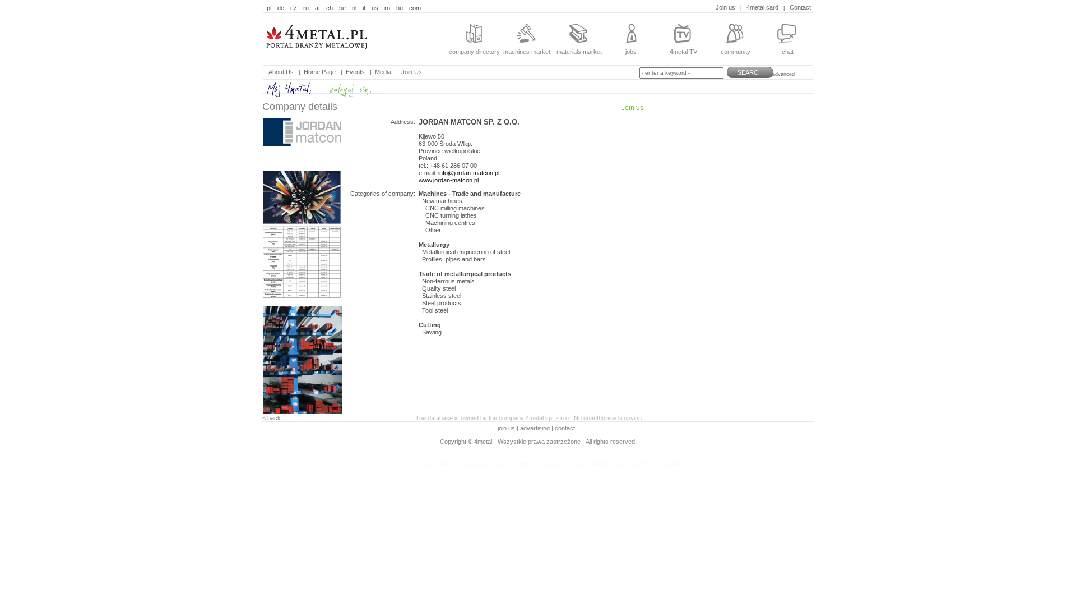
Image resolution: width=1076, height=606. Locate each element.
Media (383, 71)
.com (414, 7)
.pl (268, 7)
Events (355, 71)
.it (363, 7)
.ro (386, 7)
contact (565, 428)
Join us (725, 7)
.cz (293, 7)
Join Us (411, 71)
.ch (328, 7)
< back (271, 418)
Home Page (320, 71)
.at (316, 7)
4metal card (762, 7)
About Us (281, 71)
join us (507, 428)
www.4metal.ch (630, 464)
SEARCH (750, 72)
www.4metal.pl (480, 464)
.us (374, 7)
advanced (783, 74)
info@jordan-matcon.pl (468, 172)
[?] (333, 56)
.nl (353, 7)
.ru (305, 7)
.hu (399, 7)
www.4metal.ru (668, 464)
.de (280, 7)
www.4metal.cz (517, 464)
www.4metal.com (440, 464)
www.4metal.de (555, 464)
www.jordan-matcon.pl (449, 180)
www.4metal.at (593, 464)
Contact (800, 7)
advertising (535, 428)
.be (341, 7)
